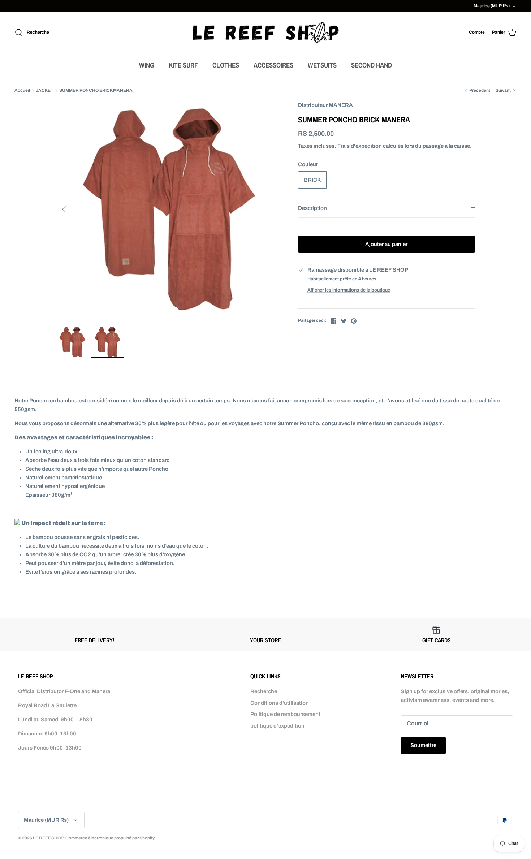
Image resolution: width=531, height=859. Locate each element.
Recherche (263, 691)
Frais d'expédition (359, 146)
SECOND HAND (371, 65)
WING (146, 65)
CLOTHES (225, 65)
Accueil (22, 90)
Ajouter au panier (386, 244)
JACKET (44, 90)
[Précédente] (64, 209)
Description (312, 208)
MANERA (341, 105)
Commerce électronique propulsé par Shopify (110, 838)
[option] (169, 209)
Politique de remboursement (285, 714)
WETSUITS (322, 65)
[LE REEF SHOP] (266, 32)
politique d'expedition (277, 726)
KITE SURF (183, 65)
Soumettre (423, 745)
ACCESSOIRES (273, 65)
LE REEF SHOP (48, 838)
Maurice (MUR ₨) (492, 5)
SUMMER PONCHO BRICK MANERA (96, 90)
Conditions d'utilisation (279, 703)
